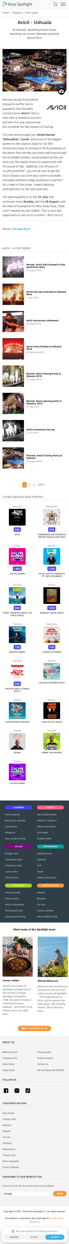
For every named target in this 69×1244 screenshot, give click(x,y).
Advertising (8, 1064)
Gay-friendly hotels (46, 814)
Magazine (10, 832)
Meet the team (10, 1052)
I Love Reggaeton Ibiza (17, 722)
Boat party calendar (15, 820)
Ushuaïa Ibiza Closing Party (17, 690)
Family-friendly (12, 892)
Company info (10, 1058)
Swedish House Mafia (52, 613)
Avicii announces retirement (42, 320)
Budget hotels (44, 838)
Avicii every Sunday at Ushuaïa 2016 (44, 347)
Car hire (41, 904)
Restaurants (9, 1149)
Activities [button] (18, 885)
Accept (55, 1237)
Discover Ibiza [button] (50, 885)
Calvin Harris (17, 574)
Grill (39, 865)
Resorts (41, 892)
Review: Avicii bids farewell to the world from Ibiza (45, 265)
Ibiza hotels (8, 1113)
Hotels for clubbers (47, 820)
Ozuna (17, 752)
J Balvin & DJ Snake (52, 722)
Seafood (41, 859)
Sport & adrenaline (14, 904)
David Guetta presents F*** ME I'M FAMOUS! (52, 575)
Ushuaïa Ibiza (21, 229)
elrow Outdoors (52, 652)
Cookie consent (45, 1058)
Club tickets (11, 826)
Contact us (42, 1064)
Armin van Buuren (52, 752)
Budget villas (11, 853)
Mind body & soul (14, 910)
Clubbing (17, 12)
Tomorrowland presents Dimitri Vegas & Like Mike (52, 535)
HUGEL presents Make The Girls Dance (17, 614)
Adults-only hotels (46, 826)
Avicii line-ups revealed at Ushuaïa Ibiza (46, 293)
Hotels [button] (50, 807)
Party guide (31, 12)
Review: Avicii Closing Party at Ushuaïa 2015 (43, 374)
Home (6, 12)
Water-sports (12, 898)
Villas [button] (18, 846)
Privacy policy (44, 1052)
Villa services (11, 877)
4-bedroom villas (13, 865)
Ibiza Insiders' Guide (15, 838)
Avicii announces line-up (40, 429)
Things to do (9, 1155)
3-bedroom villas (13, 859)
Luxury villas (11, 871)
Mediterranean (44, 853)
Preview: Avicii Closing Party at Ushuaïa (44, 456)
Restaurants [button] (50, 846)
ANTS (17, 534)
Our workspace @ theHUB (50, 1070)
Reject (34, 1237)
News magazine (11, 1161)
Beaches (41, 898)
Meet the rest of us (34, 1028)
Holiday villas (9, 1119)
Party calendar (12, 814)
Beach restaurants (46, 877)
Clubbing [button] (18, 807)
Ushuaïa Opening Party (52, 683)
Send (60, 1193)
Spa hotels (42, 832)
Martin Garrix (17, 652)
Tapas (40, 871)
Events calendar (45, 910)
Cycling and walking (15, 916)
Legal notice (9, 1070)
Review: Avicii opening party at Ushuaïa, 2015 (44, 402)
